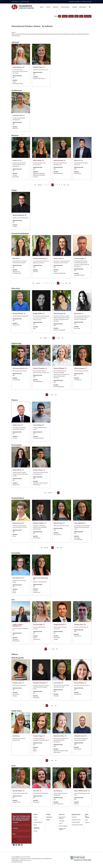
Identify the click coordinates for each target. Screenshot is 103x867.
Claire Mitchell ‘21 (79, 523)
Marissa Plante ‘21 (18, 470)
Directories (49, 817)
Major (76, 16)
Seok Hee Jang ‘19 (59, 523)
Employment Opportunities (37, 828)
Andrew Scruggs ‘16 (80, 258)
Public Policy (14, 35)
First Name (15, 822)
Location (65, 16)
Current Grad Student (35, 34)
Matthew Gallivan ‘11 (39, 523)
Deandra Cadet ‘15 (18, 683)
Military (79, 34)
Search (89, 8)
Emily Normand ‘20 (59, 313)
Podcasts (87, 822)
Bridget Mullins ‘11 (39, 313)
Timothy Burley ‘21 (18, 791)
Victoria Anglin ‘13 (39, 624)
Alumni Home (88, 16)
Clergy (28, 34)
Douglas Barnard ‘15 (60, 624)
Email (14, 834)
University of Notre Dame (24, 857)
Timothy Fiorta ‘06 (79, 624)
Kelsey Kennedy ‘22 (59, 160)
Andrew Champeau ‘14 (40, 368)
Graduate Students (63, 826)
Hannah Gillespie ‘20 (60, 368)
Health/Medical (66, 34)
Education (43, 34)
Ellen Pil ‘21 (16, 258)
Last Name (15, 828)
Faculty (60, 823)
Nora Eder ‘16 (37, 791)
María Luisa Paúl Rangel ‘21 (40, 578)
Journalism (72, 34)
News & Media (82, 7)
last (68, 185)
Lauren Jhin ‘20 (58, 683)
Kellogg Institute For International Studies (21, 858)
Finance (54, 34)
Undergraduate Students (62, 829)
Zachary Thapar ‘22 (39, 470)
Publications (61, 820)
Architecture (19, 34)
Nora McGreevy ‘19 (18, 578)
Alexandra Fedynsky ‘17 (40, 683)
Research (55, 7)
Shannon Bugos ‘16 (39, 736)
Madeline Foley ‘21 (39, 67)
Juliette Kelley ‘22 (38, 160)
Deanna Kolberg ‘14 (80, 683)
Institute (36, 817)
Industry (71, 16)
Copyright (14, 857)
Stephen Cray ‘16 (18, 425)
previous (40, 185)
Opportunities (65, 7)
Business (25, 34)
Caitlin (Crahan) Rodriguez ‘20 (18, 625)
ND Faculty (74, 817)
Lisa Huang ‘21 (58, 791)
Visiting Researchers (76, 819)
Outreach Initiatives (38, 822)
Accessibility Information (17, 862)
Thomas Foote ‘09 (18, 523)
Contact (35, 819)
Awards (35, 824)
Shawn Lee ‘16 (78, 160)
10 (62, 283)
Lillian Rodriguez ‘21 (80, 368)
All (59, 16)
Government (59, 34)
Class (81, 16)
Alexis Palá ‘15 (78, 313)
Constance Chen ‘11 (19, 115)
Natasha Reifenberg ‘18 (40, 258)
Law (76, 34)
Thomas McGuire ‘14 (19, 313)
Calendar (74, 7)
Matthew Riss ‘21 (59, 258)
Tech (19, 35)
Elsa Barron (16, 736)
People (48, 7)
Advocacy (14, 34)
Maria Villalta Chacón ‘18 (82, 791)
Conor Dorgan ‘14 (38, 425)
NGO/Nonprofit (85, 34)
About (42, 7)
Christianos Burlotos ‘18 (20, 368)
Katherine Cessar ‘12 (60, 736)
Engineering (49, 34)
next (64, 185)
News (86, 820)
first (35, 185)
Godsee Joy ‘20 (17, 160)
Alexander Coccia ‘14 (80, 736)
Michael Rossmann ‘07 (19, 215)
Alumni (48, 819)
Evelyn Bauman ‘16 (18, 67)
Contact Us (28, 860)
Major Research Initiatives (62, 817)
